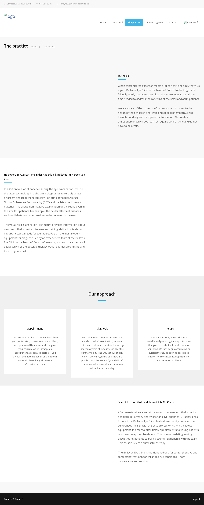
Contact (173, 22)
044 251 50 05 (45, 4)
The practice (134, 22)
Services (117, 22)
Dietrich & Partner (13, 499)
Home (103, 22)
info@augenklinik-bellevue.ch (74, 4)
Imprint (196, 499)
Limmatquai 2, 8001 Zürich (19, 4)
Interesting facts (155, 22)
